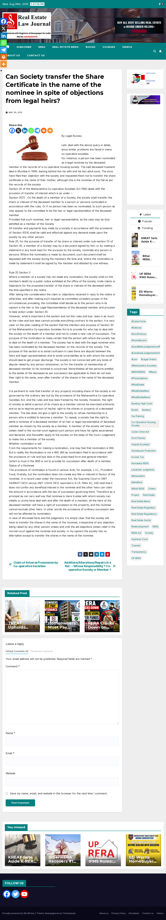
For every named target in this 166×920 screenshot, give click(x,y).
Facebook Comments (42, 651)
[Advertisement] (148, 152)
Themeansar (69, 913)
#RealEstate (137, 384)
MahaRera (136, 482)
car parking (137, 416)
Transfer (136, 545)
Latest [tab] (146, 214)
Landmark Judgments (142, 469)
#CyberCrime (138, 321)
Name (10, 733)
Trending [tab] (147, 228)
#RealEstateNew (140, 390)
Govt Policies (138, 438)
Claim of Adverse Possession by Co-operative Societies (35, 564)
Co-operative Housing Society (143, 424)
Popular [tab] (146, 221)
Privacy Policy (119, 913)
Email (10, 753)
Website (10, 773)
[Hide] (1, 70)
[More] (50, 130)
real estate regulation (143, 507)
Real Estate (149, 495)
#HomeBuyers (139, 340)
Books (90, 47)
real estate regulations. (144, 514)
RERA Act (136, 532)
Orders (152, 488)
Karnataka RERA (139, 463)
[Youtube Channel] (24, 894)
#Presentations (139, 378)
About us (13, 55)
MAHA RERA (137, 488)
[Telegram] (37, 130)
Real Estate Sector (141, 520)
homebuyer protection (143, 450)
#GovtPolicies (138, 334)
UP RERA (136, 558)
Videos (127, 47)
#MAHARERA (138, 372)
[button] (154, 51)
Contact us (36, 55)
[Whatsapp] (31, 130)
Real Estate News (65, 47)
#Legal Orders (148, 359)
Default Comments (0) (17, 651)
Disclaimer (134, 913)
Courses (109, 47)
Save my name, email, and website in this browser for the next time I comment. (58, 793)
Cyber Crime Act (140, 431)
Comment (13, 666)
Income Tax (137, 457)
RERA (41, 47)
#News (152, 372)
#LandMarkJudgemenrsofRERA (148, 346)
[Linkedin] (25, 130)
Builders (146, 409)
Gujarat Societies (140, 444)
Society (149, 532)
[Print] (44, 130)
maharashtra (138, 476)
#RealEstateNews (140, 397)
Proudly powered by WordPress (18, 913)
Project (135, 495)
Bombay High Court (141, 403)
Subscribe (24, 47)
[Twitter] (16, 894)
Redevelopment (140, 526)
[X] (18, 130)
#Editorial (136, 327)
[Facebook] (12, 130)
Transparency (138, 551)
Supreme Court (139, 539)
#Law (134, 359)
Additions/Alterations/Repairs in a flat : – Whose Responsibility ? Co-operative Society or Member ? (87, 566)
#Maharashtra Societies (144, 365)
